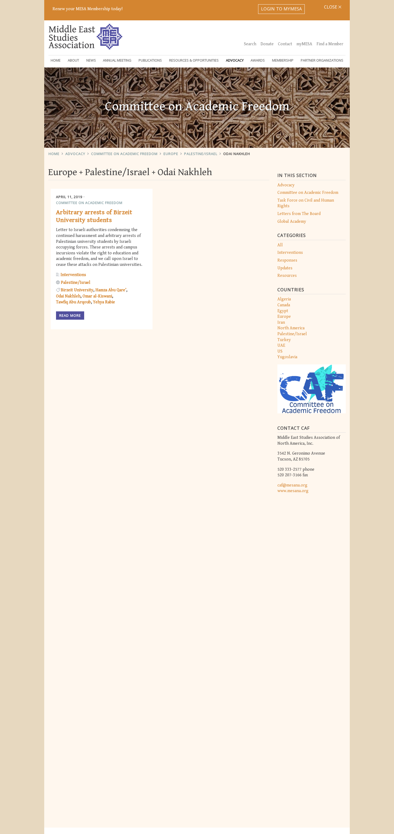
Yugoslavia (287, 357)
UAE (281, 345)
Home (56, 60)
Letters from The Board (299, 213)
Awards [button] (258, 60)
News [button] (91, 60)
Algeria (284, 299)
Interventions (290, 252)
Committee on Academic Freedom (124, 153)
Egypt (282, 311)
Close (331, 7)
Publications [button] (150, 60)
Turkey (284, 339)
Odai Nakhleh (236, 153)
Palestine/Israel (200, 153)
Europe (170, 153)
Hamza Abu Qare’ (110, 290)
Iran (281, 322)
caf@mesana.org (292, 485)
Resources (287, 275)
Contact (285, 44)
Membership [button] (282, 60)
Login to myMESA (281, 9)
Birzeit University (77, 290)
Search (250, 44)
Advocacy (75, 153)
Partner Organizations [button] (322, 60)
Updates (284, 268)
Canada (283, 305)
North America (290, 328)
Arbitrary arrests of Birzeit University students (94, 216)
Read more (70, 315)
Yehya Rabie (104, 302)
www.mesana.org (292, 490)
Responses (287, 260)
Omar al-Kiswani (97, 296)
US (280, 351)
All (280, 245)
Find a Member (330, 44)
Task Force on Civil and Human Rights (305, 203)
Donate (267, 44)
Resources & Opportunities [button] (194, 60)
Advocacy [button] (235, 60)
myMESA (304, 44)
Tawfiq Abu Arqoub (73, 302)
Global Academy (291, 221)
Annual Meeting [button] (117, 60)
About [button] (73, 60)
